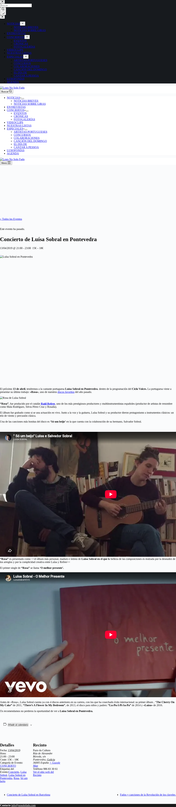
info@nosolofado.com (23, 805)
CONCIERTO (8, 765)
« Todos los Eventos (11, 219)
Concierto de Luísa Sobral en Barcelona (28, 794)
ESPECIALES (15, 128)
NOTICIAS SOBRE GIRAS (30, 103)
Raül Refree (48, 403)
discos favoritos (66, 392)
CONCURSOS (22, 134)
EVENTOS (20, 113)
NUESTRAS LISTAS (19, 125)
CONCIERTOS (15, 110)
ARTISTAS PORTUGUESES (30, 131)
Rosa (16, 778)
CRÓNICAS (21, 116)
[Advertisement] (88, 191)
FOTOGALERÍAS (24, 119)
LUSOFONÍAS (15, 150)
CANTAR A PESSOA (26, 147)
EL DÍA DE (20, 144)
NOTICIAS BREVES (26, 100)
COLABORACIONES (27, 137)
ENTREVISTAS (16, 107)
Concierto (13, 772)
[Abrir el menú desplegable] (22, 98)
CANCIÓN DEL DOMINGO (30, 141)
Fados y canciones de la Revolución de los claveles (148, 794)
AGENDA (13, 153)
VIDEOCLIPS (15, 122)
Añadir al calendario (18, 725)
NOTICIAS (13, 97)
